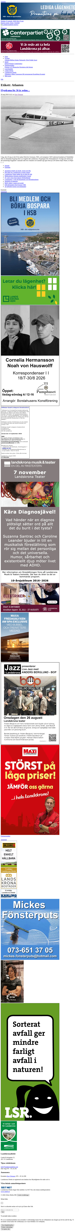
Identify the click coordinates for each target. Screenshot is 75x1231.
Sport (35, 60)
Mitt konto (8, 76)
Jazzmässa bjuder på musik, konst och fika (18, 171)
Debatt (7, 63)
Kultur (17, 60)
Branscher (16, 67)
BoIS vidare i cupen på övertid (14, 183)
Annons (3, 1)
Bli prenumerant (28, 74)
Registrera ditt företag (26, 67)
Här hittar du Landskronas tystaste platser (17, 172)
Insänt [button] (6, 62)
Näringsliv (22, 60)
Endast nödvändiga (7, 1227)
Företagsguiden (5, 836)
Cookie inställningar (23, 1195)
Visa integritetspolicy (7, 1225)
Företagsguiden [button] (9, 65)
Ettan (6, 56)
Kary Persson (19, 94)
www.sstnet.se (5, 1191)
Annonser (4, 28)
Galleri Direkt (9, 71)
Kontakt (42, 74)
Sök (3, 1212)
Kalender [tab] (7, 167)
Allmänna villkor (10, 74)
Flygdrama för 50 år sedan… (15, 90)
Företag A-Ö (9, 67)
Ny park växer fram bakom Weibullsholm (17, 178)
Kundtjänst (36, 74)
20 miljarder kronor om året (15, 186)
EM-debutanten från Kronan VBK (15, 185)
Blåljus (12, 60)
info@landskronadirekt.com (9, 1167)
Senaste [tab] (7, 165)
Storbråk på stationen (11, 181)
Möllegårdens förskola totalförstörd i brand (18, 176)
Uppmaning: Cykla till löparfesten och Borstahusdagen (21, 179)
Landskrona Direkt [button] (10, 72)
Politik (31, 60)
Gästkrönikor (18, 63)
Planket (11, 63)
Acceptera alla (6, 1229)
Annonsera (19, 74)
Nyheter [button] (7, 58)
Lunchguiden (9, 69)
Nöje (27, 60)
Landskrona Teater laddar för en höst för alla (18, 174)
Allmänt (7, 60)
